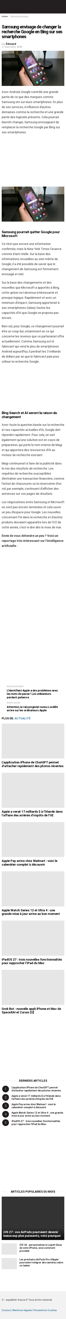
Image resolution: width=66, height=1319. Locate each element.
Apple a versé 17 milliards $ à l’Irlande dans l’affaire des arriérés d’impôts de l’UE (32, 813)
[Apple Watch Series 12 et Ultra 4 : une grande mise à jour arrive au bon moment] (33, 888)
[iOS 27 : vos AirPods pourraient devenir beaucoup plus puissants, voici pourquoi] (33, 1218)
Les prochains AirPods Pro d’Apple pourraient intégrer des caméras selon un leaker (41, 1262)
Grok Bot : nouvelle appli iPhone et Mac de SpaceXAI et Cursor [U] (31, 1010)
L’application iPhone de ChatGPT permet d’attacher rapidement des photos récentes (32, 764)
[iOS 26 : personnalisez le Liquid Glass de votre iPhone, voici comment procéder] (9, 1249)
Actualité (22, 718)
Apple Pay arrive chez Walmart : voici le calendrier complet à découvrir (29, 862)
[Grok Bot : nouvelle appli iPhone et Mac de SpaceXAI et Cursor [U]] (33, 987)
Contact (6, 1310)
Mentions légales (22, 1310)
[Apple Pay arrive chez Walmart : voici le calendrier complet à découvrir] (33, 839)
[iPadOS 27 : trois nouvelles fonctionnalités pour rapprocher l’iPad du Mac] (33, 938)
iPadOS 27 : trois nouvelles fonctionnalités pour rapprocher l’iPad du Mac (32, 961)
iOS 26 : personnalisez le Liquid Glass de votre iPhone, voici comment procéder (40, 1247)
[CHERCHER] (62, 6)
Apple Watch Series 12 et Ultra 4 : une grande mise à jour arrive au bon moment (31, 912)
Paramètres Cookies (45, 1310)
